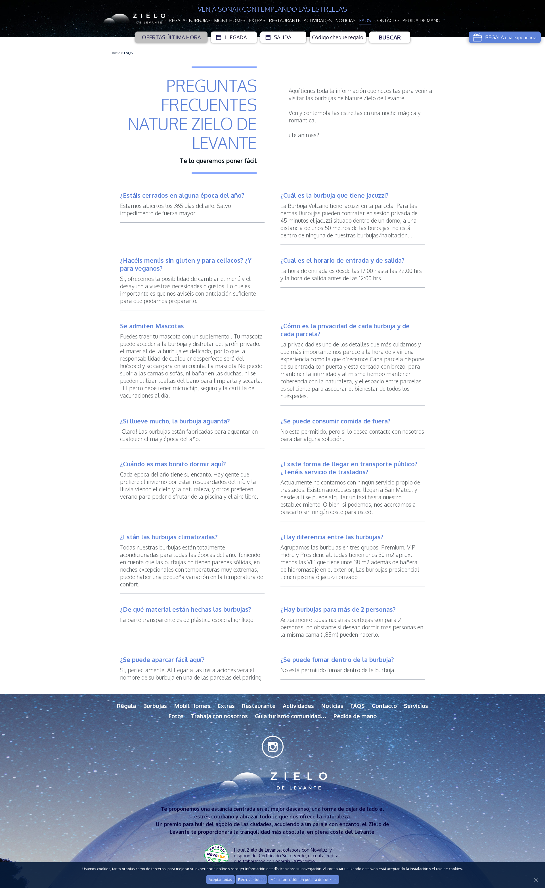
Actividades (318, 20)
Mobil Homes (230, 20)
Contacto (386, 20)
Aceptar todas (220, 879)
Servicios (416, 705)
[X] (538, 881)
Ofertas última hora (171, 37)
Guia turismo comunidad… (290, 716)
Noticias (345, 20)
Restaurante (284, 20)
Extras (257, 20)
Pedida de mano (421, 20)
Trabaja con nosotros (219, 716)
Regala (177, 20)
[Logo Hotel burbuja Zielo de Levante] (134, 18)
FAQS (365, 20)
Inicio (116, 53)
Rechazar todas (251, 879)
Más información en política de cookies (304, 879)
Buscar (390, 37)
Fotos (176, 716)
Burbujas (200, 20)
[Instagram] (273, 747)
